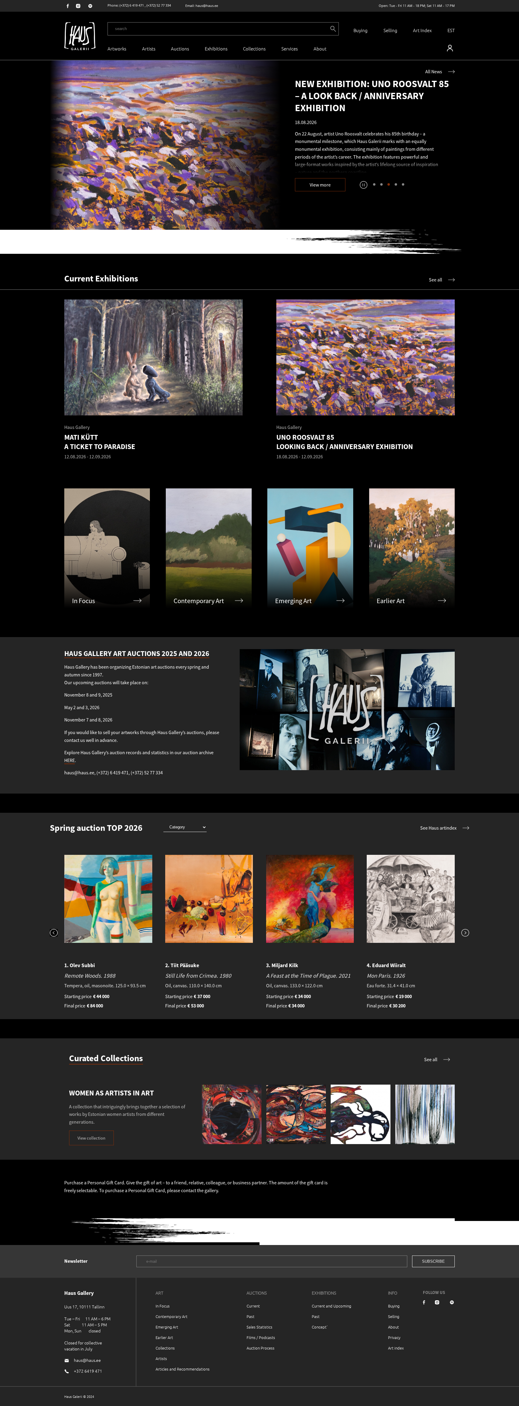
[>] (462, 933)
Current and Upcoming (331, 1306)
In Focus (163, 1306)
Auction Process (261, 1348)
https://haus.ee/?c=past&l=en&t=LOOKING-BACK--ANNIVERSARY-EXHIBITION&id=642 (165, 145)
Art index (396, 1348)
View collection (91, 1138)
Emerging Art (167, 1327)
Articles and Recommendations (183, 1369)
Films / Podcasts (261, 1337)
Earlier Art (164, 1337)
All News (433, 71)
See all (435, 280)
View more (320, 185)
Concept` (320, 1327)
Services (289, 48)
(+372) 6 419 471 (132, 5)
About (393, 1327)
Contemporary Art (171, 1316)
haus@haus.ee (207, 5)
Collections (254, 48)
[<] (57, 933)
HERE (69, 760)
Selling (390, 30)
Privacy (394, 1337)
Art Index (422, 30)
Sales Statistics (259, 1327)
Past (250, 1316)
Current (253, 1306)
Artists (148, 48)
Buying (361, 30)
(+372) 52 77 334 (159, 5)
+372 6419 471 (88, 1370)
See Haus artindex (438, 828)
